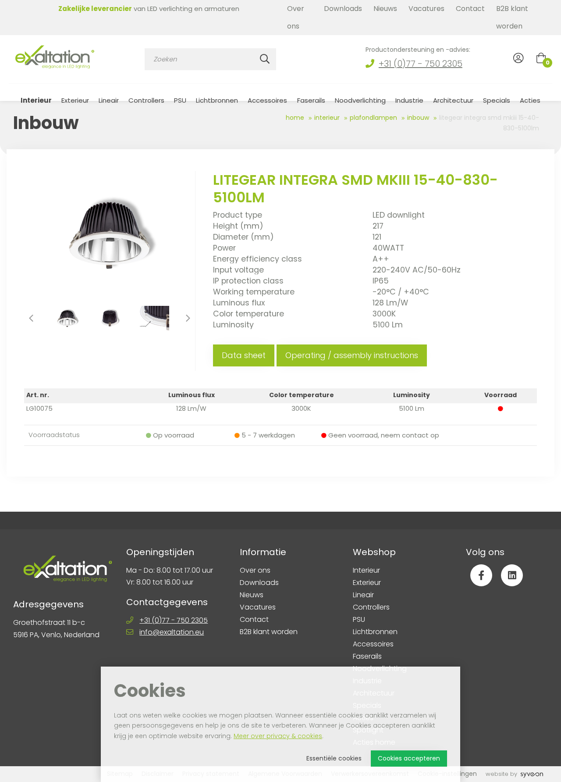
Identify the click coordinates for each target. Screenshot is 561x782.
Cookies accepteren (409, 758)
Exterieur (75, 100)
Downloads (343, 9)
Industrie (409, 100)
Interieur (36, 100)
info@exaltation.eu (171, 632)
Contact (470, 9)
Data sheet (244, 355)
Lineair (109, 100)
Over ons (295, 17)
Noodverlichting (360, 100)
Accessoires (267, 100)
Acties (530, 100)
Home (295, 117)
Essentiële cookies (334, 758)
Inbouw (418, 117)
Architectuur (453, 100)
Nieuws (385, 9)
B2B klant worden (512, 17)
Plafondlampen (373, 117)
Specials (496, 100)
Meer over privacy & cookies (278, 736)
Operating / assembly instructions (351, 355)
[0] (541, 58)
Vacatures (426, 9)
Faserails (311, 100)
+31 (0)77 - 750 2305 (420, 63)
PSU (180, 100)
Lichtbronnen (217, 100)
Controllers (146, 100)
